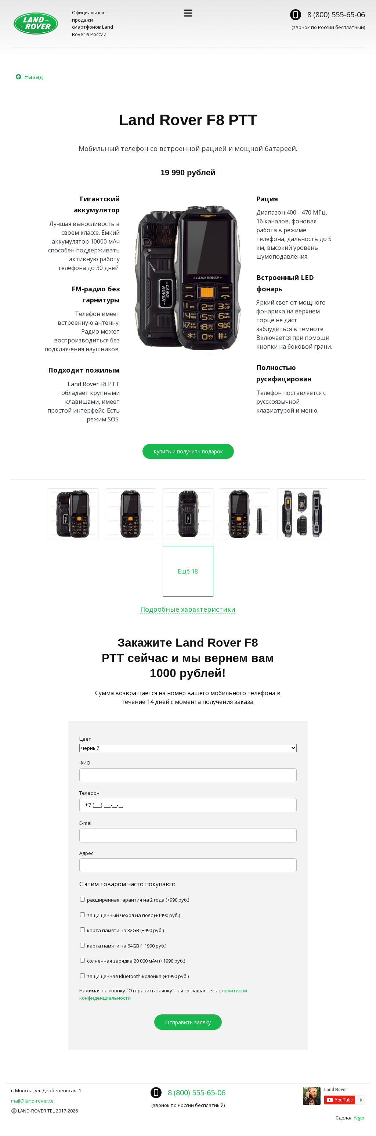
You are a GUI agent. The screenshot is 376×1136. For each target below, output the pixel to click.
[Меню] (188, 13)
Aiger (359, 1117)
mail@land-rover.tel (33, 1100)
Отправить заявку (188, 1022)
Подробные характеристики (187, 609)
